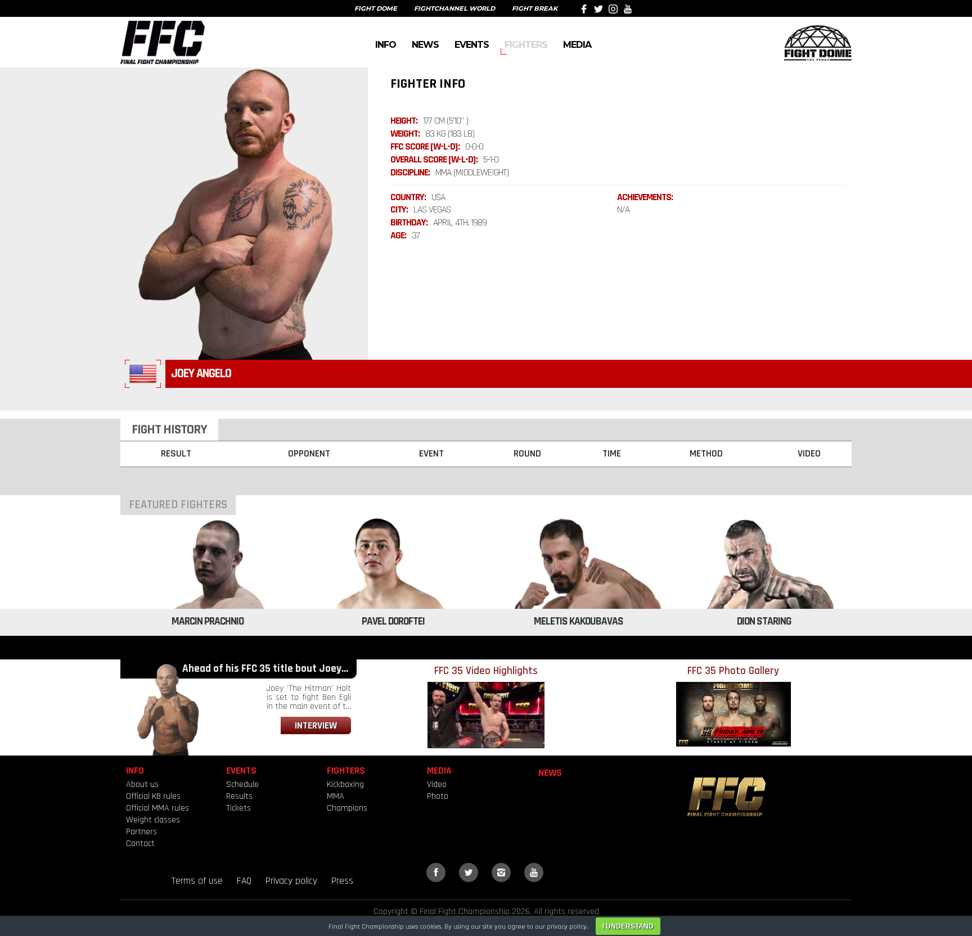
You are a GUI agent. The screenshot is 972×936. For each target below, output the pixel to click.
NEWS (425, 44)
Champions (347, 808)
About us (142, 784)
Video (437, 784)
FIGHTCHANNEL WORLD (454, 8)
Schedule (242, 784)
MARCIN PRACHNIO (208, 621)
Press (342, 881)
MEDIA (577, 44)
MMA (335, 796)
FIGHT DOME (375, 8)
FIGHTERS (526, 44)
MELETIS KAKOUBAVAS (578, 621)
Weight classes (153, 820)
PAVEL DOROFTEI (393, 621)
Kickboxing (345, 784)
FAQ (244, 881)
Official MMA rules (157, 808)
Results (239, 796)
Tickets (238, 808)
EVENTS (471, 44)
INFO (385, 44)
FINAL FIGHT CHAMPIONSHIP (162, 42)
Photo (437, 796)
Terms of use (197, 881)
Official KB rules (153, 796)
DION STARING (764, 621)
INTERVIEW (316, 726)
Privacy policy (291, 881)
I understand (628, 926)
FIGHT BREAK (534, 8)
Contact (140, 843)
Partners (141, 832)
